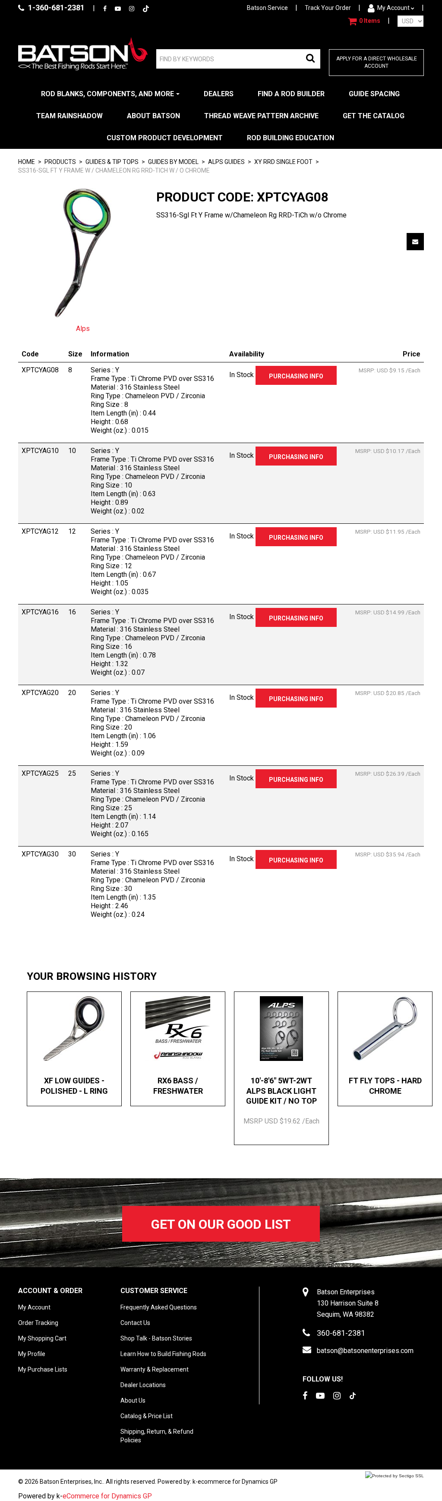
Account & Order (50, 1291)
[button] (364, 21)
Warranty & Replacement (154, 1369)
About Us (132, 1400)
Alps (83, 328)
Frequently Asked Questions (158, 1307)
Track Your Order (328, 7)
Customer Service (153, 1291)
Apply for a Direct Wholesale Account (376, 62)
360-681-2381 (341, 1332)
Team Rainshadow (69, 116)
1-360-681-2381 (55, 7)
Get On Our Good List (221, 1224)
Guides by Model (173, 161)
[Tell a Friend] (415, 241)
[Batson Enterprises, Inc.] (83, 53)
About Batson (153, 116)
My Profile (31, 1353)
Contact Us (135, 1322)
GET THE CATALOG (373, 116)
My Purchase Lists (42, 1369)
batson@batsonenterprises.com (365, 1351)
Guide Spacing (374, 94)
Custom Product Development (165, 138)
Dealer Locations (143, 1384)
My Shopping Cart (42, 1338)
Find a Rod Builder (291, 94)
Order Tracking (38, 1322)
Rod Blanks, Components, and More (107, 94)
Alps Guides (226, 161)
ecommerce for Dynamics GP (238, 1481)
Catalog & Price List (146, 1416)
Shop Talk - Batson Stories (156, 1338)
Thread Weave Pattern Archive (261, 116)
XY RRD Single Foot (283, 161)
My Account (393, 7)
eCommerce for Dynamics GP (107, 1496)
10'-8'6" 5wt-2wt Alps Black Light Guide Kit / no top (281, 1090)
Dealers (219, 94)
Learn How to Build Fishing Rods (163, 1353)
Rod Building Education (290, 138)
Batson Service (267, 7)
